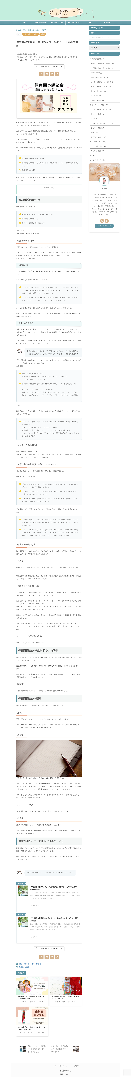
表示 (51, 188)
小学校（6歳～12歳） (40, 22)
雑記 (90, 22)
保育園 (38, 964)
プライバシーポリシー (65, 1066)
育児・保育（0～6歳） (57, 22)
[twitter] (41, 74)
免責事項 (76, 1066)
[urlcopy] (57, 74)
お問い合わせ (106, 22)
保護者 (27, 967)
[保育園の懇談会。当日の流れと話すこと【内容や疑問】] (47, 74)
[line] (52, 74)
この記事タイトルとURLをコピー (50, 66)
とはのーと (65, 1070)
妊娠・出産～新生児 (74, 22)
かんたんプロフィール (104, 226)
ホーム (25, 22)
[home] (107, 221)
